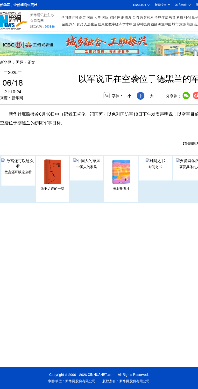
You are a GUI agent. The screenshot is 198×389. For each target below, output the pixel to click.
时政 (90, 17)
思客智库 (147, 17)
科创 (187, 17)
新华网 (6, 62)
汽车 (72, 24)
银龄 (154, 24)
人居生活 (90, 24)
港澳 (128, 17)
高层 (82, 17)
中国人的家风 (87, 167)
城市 (175, 24)
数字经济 (115, 24)
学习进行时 (69, 17)
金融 (65, 24)
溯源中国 (164, 24)
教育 (172, 17)
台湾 (135, 17)
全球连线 (161, 17)
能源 (190, 24)
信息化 (103, 24)
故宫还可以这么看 (18, 172)
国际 (105, 17)
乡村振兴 (143, 24)
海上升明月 (121, 188)
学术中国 (129, 24)
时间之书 (155, 167)
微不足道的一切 (52, 188)
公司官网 (37, 20)
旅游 (182, 24)
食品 (80, 24)
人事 (97, 17)
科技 (180, 17)
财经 (113, 17)
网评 (120, 17)
